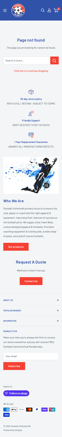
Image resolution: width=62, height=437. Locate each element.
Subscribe (14, 366)
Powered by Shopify (12, 430)
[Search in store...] (54, 60)
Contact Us (31, 281)
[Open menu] (5, 10)
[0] (56, 10)
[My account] (49, 10)
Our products (16, 246)
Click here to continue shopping (31, 70)
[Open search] (43, 10)
